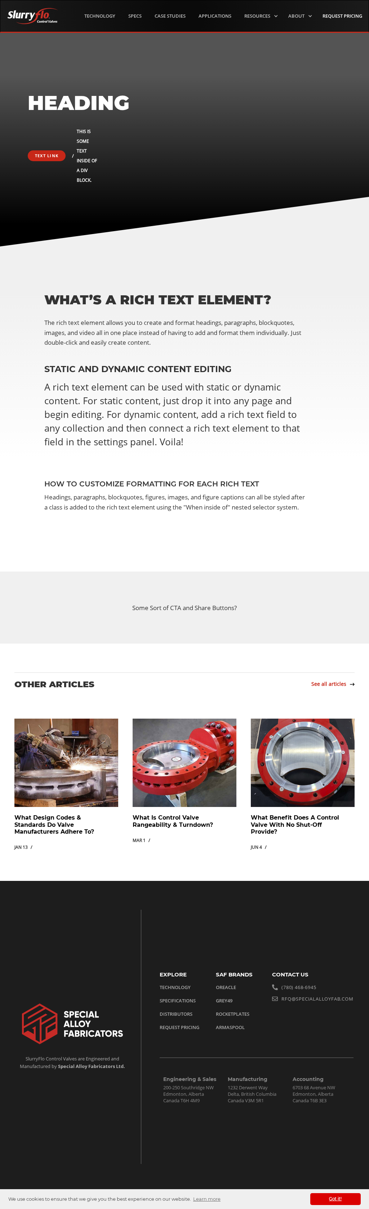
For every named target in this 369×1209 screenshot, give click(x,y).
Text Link (46, 155)
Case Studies (170, 16)
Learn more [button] (207, 1199)
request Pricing (342, 16)
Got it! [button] (335, 1198)
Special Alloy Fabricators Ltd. (91, 1066)
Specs (135, 16)
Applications (215, 16)
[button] (260, 16)
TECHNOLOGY (99, 16)
